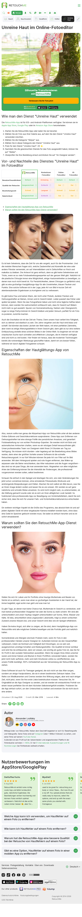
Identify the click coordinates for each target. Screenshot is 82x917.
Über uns (38, 865)
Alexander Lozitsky (30, 719)
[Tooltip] (33, 180)
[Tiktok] (8, 875)
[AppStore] (8, 882)
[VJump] (49, 889)
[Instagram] (3, 875)
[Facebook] (13, 875)
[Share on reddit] (22, 703)
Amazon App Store (44, 125)
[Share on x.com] (14, 703)
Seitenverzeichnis (9, 868)
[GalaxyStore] (36, 882)
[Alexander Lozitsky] (9, 722)
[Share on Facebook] (10, 703)
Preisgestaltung (17, 865)
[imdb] (17, 724)
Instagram (39, 734)
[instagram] (25, 724)
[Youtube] (18, 875)
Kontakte (29, 865)
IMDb (27, 743)
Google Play (22, 125)
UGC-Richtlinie (7, 900)
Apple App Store (9, 125)
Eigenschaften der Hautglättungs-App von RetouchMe (29, 207)
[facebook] (29, 724)
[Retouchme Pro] (30, 889)
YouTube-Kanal (29, 737)
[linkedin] (21, 724)
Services (5, 865)
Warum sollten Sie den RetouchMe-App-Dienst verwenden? (31, 210)
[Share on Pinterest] (18, 703)
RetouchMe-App (12, 122)
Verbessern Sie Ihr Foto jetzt (41, 101)
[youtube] (33, 724)
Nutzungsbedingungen (29, 895)
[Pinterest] (24, 875)
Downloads (49, 865)
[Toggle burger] (77, 5)
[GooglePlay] (22, 882)
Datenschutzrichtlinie (10, 895)
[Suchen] (4, 13)
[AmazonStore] (50, 882)
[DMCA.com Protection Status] (34, 875)
